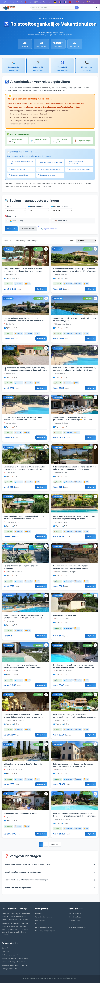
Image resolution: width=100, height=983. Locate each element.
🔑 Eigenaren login (92, 2)
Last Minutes (40, 920)
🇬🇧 (60, 2)
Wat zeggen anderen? (10, 955)
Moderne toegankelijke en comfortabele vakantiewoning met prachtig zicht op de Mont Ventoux (23, 667)
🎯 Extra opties (10, 216)
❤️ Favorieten (80, 2)
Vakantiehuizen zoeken (43, 917)
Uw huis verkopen (75, 917)
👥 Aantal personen (35, 206)
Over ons (5, 951)
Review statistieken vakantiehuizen (15, 958)
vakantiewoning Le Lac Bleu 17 (66, 615)
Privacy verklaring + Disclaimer (13, 962)
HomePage (39, 913)
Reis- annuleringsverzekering (46, 931)
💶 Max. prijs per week (59, 206)
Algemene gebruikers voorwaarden (15, 965)
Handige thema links (9, 969)
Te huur (45, 18)
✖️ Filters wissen (28, 229)
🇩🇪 (55, 2)
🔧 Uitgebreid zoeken (49, 229)
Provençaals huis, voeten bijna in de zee (20, 813)
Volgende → (55, 844)
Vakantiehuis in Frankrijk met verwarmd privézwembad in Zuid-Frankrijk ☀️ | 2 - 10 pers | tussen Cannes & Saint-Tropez (73, 419)
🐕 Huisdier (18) (61, 221)
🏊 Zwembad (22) (16, 221)
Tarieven (72, 924)
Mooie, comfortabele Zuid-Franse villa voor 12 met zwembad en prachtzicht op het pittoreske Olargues (74, 518)
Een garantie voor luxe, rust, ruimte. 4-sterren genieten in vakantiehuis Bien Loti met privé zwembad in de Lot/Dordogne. (23, 271)
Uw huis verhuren (75, 913)
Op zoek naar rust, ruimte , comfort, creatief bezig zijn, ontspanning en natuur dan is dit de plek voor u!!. (24, 370)
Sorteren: (71, 241)
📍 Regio (8, 206)
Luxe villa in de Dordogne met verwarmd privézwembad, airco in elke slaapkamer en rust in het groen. (74, 716)
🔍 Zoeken (11, 229)
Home (39, 18)
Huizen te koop (41, 924)
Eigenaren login (74, 920)
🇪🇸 (70, 2)
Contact (5, 948)
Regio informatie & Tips (44, 927)
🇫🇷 (65, 2)
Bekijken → (41, 289)
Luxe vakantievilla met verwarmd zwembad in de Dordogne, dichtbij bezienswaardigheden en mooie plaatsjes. (74, 815)
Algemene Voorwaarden (77, 927)
